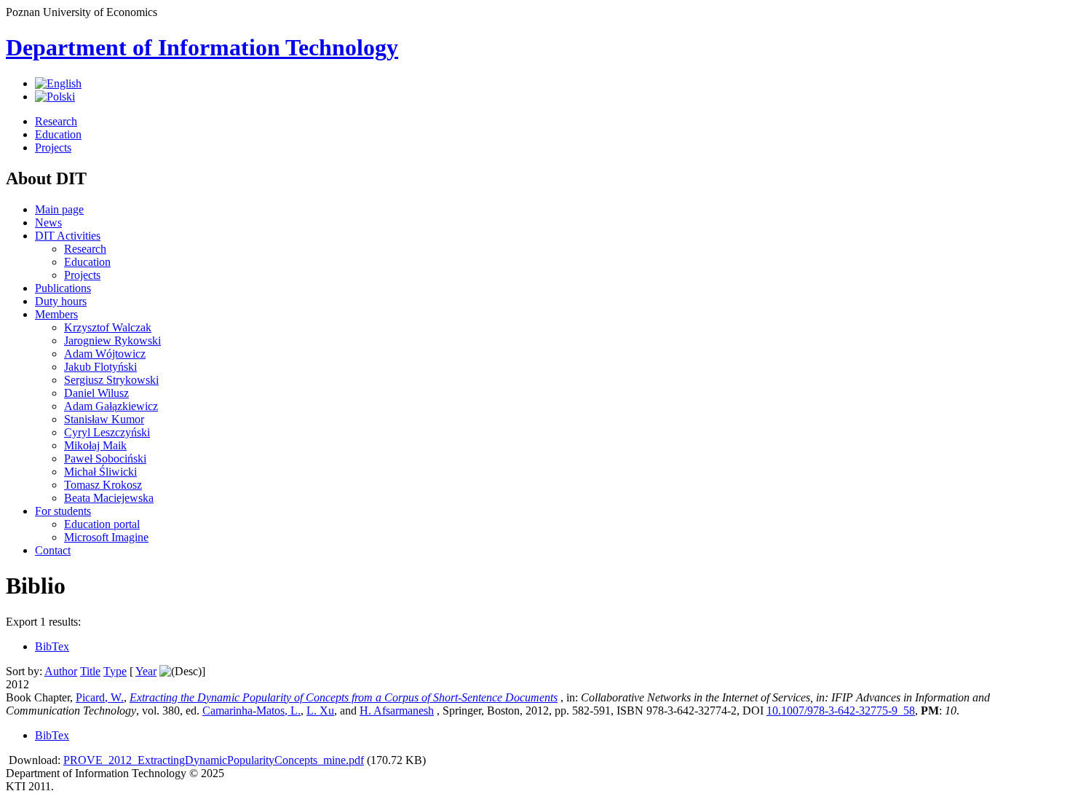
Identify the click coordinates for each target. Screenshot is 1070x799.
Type (115, 671)
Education (58, 134)
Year (145, 671)
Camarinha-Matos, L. (251, 710)
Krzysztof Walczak (107, 327)
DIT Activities (67, 235)
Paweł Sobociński (105, 458)
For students (63, 511)
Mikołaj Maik (95, 445)
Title (90, 671)
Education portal (102, 524)
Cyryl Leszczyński (107, 432)
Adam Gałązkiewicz (111, 406)
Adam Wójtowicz (105, 353)
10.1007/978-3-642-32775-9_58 (840, 710)
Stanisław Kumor (104, 419)
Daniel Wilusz (96, 393)
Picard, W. (100, 697)
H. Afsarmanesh (397, 710)
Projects (53, 147)
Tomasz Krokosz (103, 485)
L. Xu (320, 710)
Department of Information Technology (202, 47)
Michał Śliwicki (100, 471)
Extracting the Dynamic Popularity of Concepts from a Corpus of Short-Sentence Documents (344, 697)
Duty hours (61, 301)
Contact (53, 550)
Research (56, 121)
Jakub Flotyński (100, 367)
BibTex (52, 646)
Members (56, 314)
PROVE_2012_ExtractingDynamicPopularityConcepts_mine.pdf (213, 760)
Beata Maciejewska (109, 498)
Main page (59, 209)
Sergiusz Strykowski (111, 380)
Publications (63, 288)
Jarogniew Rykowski (112, 340)
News (48, 222)
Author (60, 671)
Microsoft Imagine (106, 537)
